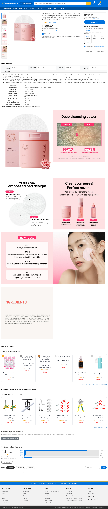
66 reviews (53, 22)
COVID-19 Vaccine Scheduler (52, 491)
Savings (20, 8)
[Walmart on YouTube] (95, 499)
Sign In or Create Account (39, 483)
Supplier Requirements (7, 503)
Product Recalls (48, 500)
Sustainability (5, 500)
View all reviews (7, 462)
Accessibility (48, 498)
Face (22, 11)
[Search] (88, 3)
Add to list (89, 51)
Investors (4, 498)
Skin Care (18, 11)
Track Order (64, 483)
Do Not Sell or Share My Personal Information (80, 507)
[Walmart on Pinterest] (98, 499)
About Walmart (5, 491)
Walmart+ (25, 498)
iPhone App (90, 491)
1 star (22, 457)
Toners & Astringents (36, 71)
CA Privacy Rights (70, 496)
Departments (7, 8)
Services (15, 8)
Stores (24, 493)
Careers (55, 8)
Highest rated (20, 467)
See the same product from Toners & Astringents (94, 384)
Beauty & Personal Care (10, 11)
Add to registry (100, 51)
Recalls (46, 496)
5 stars (21, 450)
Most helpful (30, 467)
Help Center (53, 483)
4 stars (21, 452)
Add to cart (94, 22)
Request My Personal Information (74, 498)
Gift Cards (25, 500)
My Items (61, 8)
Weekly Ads (74, 483)
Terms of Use (69, 491)
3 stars (21, 454)
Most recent (10, 467)
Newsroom (4, 496)
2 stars (21, 455)
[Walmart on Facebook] (88, 499)
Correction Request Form (10, 438)
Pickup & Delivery (40, 8)
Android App (91, 493)
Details (96, 48)
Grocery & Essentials (29, 8)
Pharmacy (49, 8)
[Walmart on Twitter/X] (91, 499)
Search (103, 467)
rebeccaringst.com (58, 34)
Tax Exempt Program (49, 503)
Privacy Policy (69, 493)
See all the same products (100, 427)
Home (2, 11)
